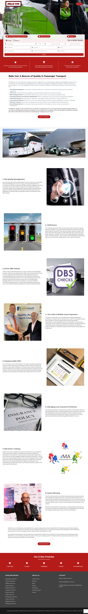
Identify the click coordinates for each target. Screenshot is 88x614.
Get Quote (79, 4)
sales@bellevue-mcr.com (68, 582)
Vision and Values (36, 590)
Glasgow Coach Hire (10, 601)
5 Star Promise (35, 579)
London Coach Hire (9, 599)
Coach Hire (48, 4)
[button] (16, 36)
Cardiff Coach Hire (9, 594)
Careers (34, 592)
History (34, 585)
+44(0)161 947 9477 (67, 578)
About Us (32, 4)
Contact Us (70, 4)
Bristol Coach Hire (9, 592)
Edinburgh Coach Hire (10, 603)
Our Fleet (40, 4)
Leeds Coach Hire (9, 585)
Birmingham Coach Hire (11, 597)
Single (10, 40)
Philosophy (35, 588)
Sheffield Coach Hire (10, 583)
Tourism (57, 4)
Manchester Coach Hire (11, 579)
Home (26, 4)
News (63, 4)
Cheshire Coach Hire (10, 581)
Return (17, 40)
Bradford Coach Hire (10, 588)
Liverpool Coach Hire (10, 590)
